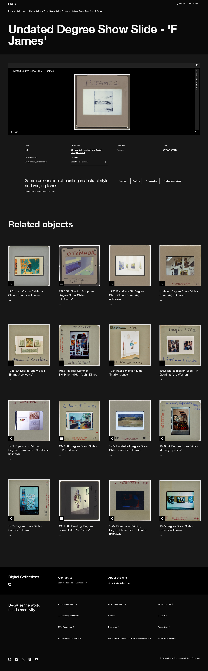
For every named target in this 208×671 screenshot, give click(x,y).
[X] (23, 659)
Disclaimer (112, 627)
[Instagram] (9, 584)
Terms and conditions (167, 638)
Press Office (163, 627)
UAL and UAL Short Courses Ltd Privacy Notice (128, 638)
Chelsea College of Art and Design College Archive (48, 11)
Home (10, 11)
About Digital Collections (119, 583)
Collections (21, 11)
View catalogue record (35, 162)
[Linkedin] (30, 659)
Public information (116, 604)
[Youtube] (36, 659)
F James (120, 150)
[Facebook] (16, 659)
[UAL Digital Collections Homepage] (12, 3)
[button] (180, 3)
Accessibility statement (68, 615)
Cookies (111, 615)
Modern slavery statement (69, 638)
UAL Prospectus (65, 627)
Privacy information (66, 604)
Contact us (163, 615)
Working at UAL (164, 604)
